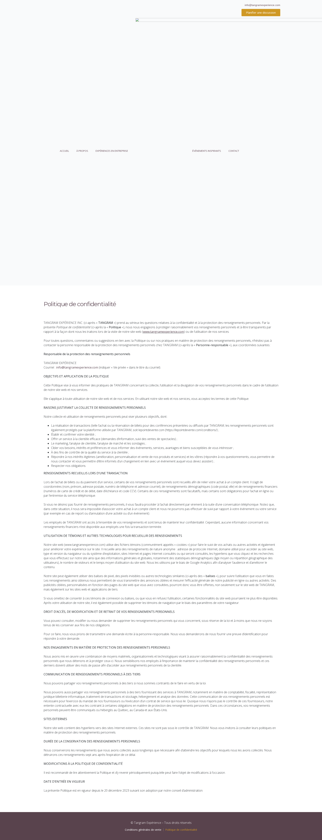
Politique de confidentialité (181, 829)
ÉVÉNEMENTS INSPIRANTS (206, 151)
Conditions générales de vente (143, 829)
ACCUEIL (64, 151)
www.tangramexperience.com (163, 332)
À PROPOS (82, 151)
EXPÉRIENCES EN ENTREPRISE (112, 151)
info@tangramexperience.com (77, 367)
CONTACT (233, 151)
